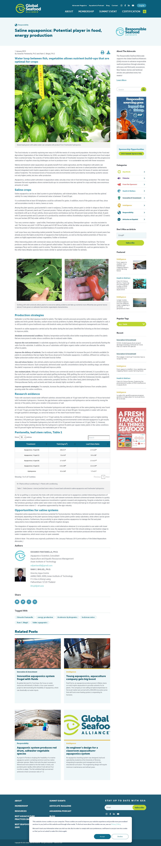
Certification (131, 11)
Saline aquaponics (40, 622)
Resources (21, 811)
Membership (86, 11)
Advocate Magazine (79, 5)
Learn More (121, 80)
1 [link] (103, 477)
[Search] (143, 89)
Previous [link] (97, 477)
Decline (120, 836)
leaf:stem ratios (88, 617)
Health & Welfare (123, 278)
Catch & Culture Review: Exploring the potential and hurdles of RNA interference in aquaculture (123, 285)
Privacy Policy (115, 824)
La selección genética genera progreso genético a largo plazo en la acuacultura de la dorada (130, 397)
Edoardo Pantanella (25, 617)
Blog (108, 5)
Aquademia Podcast (96, 5)
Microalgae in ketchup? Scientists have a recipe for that (131, 358)
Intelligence (121, 259)
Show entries (23, 437)
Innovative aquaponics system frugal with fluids (36, 678)
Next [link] (108, 477)
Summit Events (57, 801)
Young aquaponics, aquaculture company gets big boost (86, 678)
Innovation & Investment (126, 340)
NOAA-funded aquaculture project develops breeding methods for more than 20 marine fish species (130, 344)
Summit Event (108, 11)
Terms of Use (58, 842)
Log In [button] (141, 5)
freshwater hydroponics (67, 617)
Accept (102, 836)
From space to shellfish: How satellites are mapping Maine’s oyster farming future (122, 266)
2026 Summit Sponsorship (131, 153)
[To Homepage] (28, 8)
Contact (115, 5)
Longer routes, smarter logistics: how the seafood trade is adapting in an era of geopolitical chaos (123, 304)
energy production (45, 617)
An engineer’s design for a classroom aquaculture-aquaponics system (82, 750)
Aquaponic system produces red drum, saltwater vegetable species (37, 750)
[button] (102, 53)
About (69, 11)
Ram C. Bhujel (22, 622)
